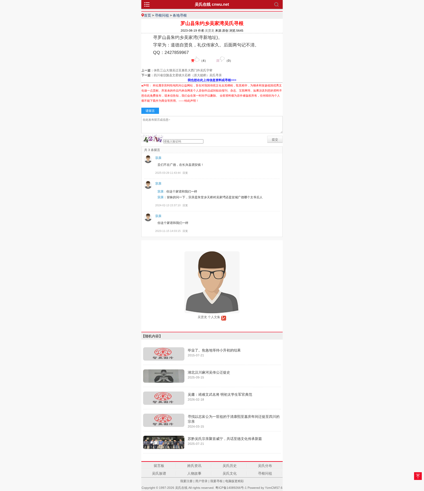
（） (199, 60)
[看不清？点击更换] (152, 138)
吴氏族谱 (159, 473)
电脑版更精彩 (234, 481)
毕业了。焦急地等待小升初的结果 (214, 350)
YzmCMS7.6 (273, 487)
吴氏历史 (230, 466)
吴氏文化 (230, 473)
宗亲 (158, 158)
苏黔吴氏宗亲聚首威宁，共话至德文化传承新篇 (225, 439)
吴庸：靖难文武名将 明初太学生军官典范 (220, 394)
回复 (185, 172)
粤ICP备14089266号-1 (231, 487)
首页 (147, 15)
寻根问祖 (162, 15)
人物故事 (194, 473)
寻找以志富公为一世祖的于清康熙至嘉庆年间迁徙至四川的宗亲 (234, 419)
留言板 (159, 466)
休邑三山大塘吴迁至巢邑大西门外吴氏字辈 (183, 70)
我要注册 (186, 481)
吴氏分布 (265, 466)
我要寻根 (216, 481)
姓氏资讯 (194, 466)
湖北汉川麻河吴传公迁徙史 (209, 372)
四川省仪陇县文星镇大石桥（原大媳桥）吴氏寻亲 (188, 75)
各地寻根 (180, 15)
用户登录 (201, 481)
